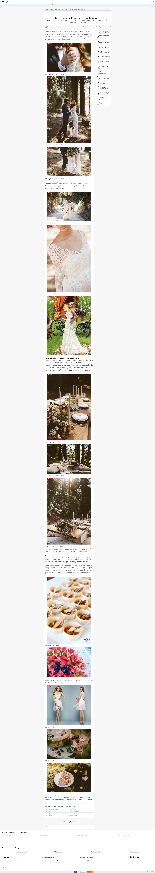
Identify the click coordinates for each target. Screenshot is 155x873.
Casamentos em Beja (6, 842)
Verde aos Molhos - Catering (77, 569)
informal (102, 26)
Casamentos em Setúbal (7, 837)
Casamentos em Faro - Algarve (122, 835)
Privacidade (5, 864)
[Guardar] (69, 57)
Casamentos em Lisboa (6, 835)
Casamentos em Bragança (121, 842)
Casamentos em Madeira (45, 839)
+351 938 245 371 (89, 860)
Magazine (46, 9)
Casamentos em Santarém (7, 839)
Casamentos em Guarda (45, 842)
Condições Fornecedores (8, 860)
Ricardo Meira (48, 813)
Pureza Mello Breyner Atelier (51, 809)
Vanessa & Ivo (73, 809)
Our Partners (5, 865)
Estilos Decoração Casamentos (56, 9)
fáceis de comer (49, 562)
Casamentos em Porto (44, 835)
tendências (97, 26)
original (108, 26)
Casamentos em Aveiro (44, 837)
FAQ (3, 867)
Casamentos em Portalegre (83, 842)
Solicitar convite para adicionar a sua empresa (50, 860)
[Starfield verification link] (83, 871)
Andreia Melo (48, 26)
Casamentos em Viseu (82, 839)
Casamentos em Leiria (82, 837)
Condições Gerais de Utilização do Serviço (11, 862)
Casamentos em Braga (82, 835)
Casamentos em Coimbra (121, 837)
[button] (12, 2)
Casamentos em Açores (121, 839)
